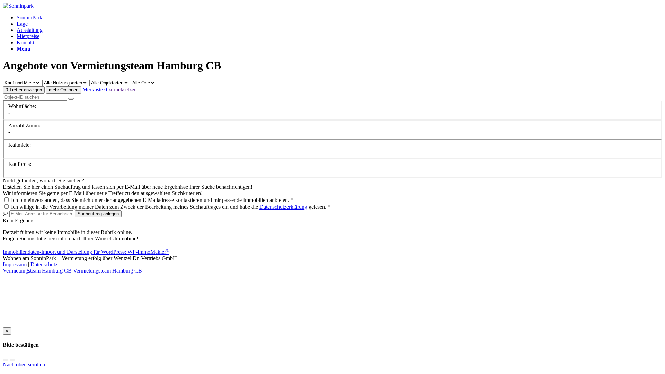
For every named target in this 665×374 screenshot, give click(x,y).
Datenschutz (43, 264)
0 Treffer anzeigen (24, 89)
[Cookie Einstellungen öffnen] (55, 324)
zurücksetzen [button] (122, 89)
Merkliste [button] (94, 89)
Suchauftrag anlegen (98, 213)
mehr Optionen (63, 89)
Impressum (15, 264)
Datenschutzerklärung (283, 207)
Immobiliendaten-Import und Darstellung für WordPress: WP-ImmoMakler (86, 252)
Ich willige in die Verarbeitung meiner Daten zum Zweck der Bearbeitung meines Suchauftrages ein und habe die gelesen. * (170, 207)
